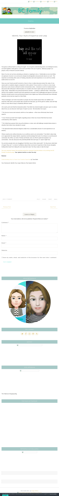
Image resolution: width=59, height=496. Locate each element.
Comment (5, 222)
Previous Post (7, 207)
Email (4, 243)
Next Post (53, 207)
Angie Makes (34, 491)
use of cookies (53, 493)
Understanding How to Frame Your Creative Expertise (16, 159)
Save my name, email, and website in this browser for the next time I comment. (30, 257)
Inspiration (32, 28)
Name (4, 235)
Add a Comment (7, 199)
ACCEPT (5, 495)
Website (4, 250)
